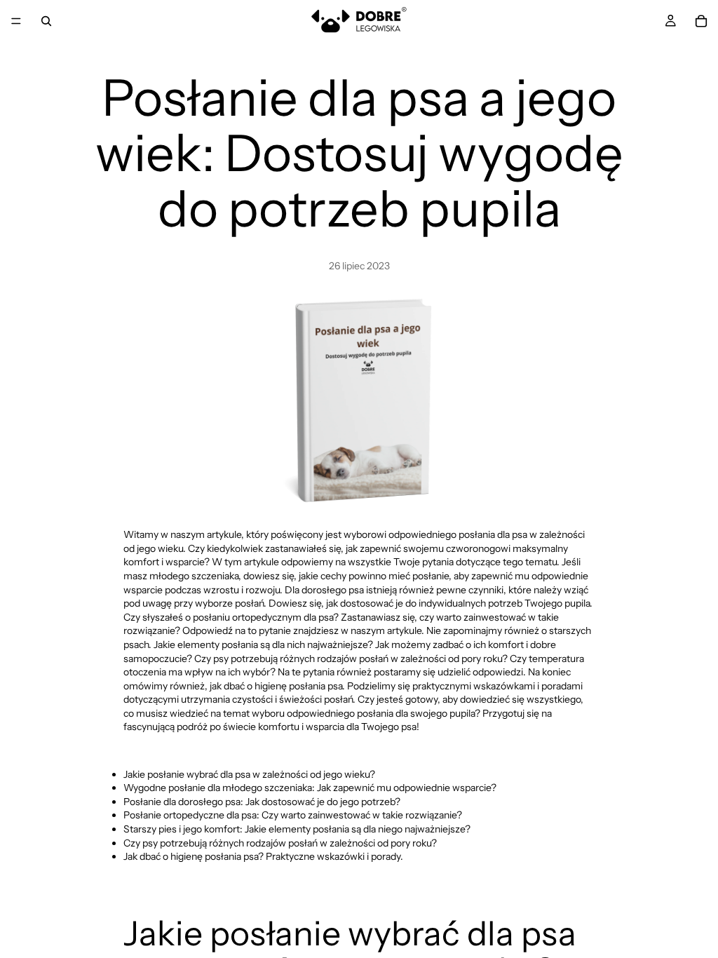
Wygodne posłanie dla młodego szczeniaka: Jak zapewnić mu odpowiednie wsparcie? (309, 787)
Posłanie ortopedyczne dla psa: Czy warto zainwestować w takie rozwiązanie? (292, 815)
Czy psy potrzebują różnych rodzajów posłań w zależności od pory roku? (280, 843)
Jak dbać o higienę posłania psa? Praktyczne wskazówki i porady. (263, 856)
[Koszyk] (701, 21)
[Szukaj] (46, 21)
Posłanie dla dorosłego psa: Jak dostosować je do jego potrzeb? (261, 801)
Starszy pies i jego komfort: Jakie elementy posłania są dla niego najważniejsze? (296, 829)
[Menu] (16, 21)
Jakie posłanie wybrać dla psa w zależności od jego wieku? (249, 774)
